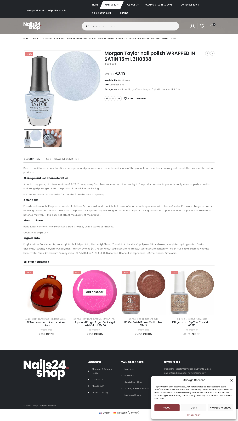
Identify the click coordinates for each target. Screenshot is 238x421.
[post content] (46, 292)
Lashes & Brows (190, 4)
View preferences (220, 407)
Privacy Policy (193, 415)
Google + (113, 98)
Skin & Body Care (102, 13)
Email (119, 98)
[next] (212, 53)
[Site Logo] (32, 26)
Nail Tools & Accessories (61, 319)
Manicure (110, 4)
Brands (124, 13)
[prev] (207, 53)
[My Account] (192, 26)
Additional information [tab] (62, 159)
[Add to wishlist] (64, 274)
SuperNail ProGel (110, 319)
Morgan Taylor (135, 89)
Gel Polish (78, 319)
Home (95, 4)
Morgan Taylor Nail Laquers (156, 89)
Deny (194, 407)
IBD (139, 319)
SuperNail (97, 319)
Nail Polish (176, 89)
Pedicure (131, 4)
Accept (167, 407)
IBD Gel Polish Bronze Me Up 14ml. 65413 (143, 323)
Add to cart (48, 311)
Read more (96, 311)
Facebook (107, 98)
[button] (231, 380)
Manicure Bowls (41, 319)
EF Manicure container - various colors (46, 323)
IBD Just (145, 319)
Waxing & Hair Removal (158, 4)
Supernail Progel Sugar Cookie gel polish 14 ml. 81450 (94, 323)
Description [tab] (31, 159)
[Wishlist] (202, 26)
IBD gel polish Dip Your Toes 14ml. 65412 (191, 323)
